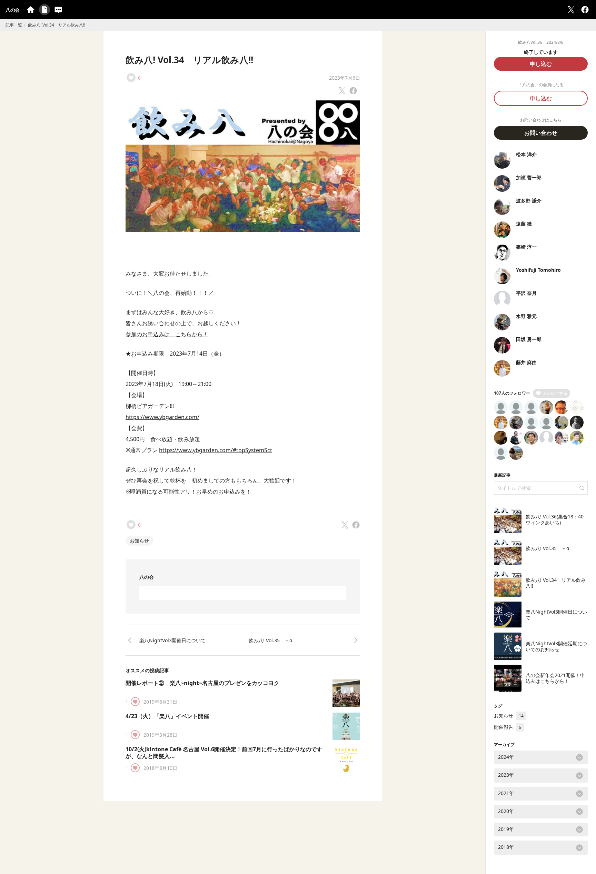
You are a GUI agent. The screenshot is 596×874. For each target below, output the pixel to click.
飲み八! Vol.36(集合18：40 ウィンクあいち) (557, 519)
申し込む (541, 64)
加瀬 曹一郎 (529, 177)
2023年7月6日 (344, 78)
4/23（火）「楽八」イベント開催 (167, 716)
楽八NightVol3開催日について (172, 640)
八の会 (13, 10)
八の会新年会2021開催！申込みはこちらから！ (555, 678)
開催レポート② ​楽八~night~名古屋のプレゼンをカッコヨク (202, 683)
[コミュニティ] (58, 9)
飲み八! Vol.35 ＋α (270, 640)
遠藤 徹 (524, 223)
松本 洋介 (526, 154)
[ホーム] (30, 9)
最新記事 (502, 475)
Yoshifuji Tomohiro (538, 270)
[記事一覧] (44, 9)
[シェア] (584, 9)
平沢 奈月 (526, 293)
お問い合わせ (540, 133)
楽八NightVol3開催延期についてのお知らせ (556, 646)
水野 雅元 (526, 316)
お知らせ (139, 540)
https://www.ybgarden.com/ (162, 417)
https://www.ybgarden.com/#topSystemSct (215, 450)
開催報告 (507, 727)
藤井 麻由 (526, 362)
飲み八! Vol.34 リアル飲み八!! (189, 59)
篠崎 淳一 (526, 247)
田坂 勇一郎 (529, 339)
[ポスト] (571, 9)
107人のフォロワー (512, 393)
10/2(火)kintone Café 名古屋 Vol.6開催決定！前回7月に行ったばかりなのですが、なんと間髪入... (224, 752)
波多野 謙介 (529, 200)
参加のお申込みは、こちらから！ (167, 334)
